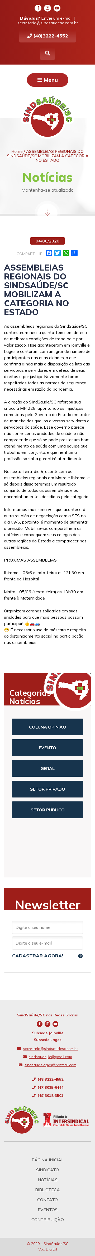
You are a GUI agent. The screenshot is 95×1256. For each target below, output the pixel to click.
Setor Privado (47, 789)
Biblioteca (47, 1189)
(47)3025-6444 (50, 1087)
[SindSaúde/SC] (24, 1120)
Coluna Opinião (47, 727)
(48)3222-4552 (50, 36)
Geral (48, 768)
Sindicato (47, 1169)
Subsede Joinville (47, 1033)
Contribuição (47, 1219)
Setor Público (48, 809)
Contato (47, 1199)
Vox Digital (47, 1249)
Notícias (48, 1179)
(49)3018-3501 (50, 1095)
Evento (47, 747)
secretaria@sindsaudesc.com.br (47, 22)
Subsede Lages (47, 1040)
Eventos (48, 1209)
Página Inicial (48, 1159)
